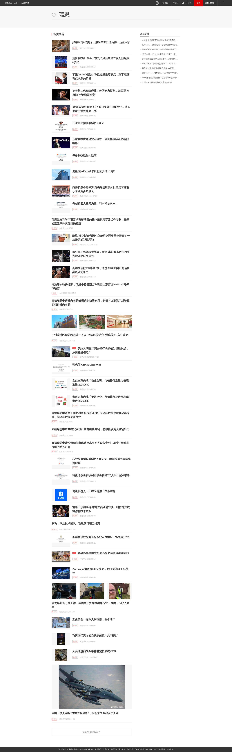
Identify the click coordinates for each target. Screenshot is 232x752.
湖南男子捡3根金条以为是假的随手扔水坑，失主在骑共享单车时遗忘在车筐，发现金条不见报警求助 (161, 50)
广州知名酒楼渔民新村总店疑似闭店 (157, 82)
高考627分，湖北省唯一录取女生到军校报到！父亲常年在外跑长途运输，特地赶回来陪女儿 (161, 45)
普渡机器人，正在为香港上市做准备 (93, 491)
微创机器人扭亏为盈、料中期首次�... (94, 203)
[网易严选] (175, 3)
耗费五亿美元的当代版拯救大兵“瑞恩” (95, 635)
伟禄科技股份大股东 (84, 155)
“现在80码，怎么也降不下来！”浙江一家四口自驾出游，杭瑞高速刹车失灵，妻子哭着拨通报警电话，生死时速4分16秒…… (161, 54)
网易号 (75, 48)
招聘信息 (114, 749)
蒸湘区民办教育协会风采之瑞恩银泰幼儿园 (103, 552)
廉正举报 (162, 749)
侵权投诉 (170, 749)
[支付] (183, 3)
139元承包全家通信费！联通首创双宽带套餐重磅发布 (161, 78)
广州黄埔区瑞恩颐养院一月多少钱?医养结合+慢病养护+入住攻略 (90, 334)
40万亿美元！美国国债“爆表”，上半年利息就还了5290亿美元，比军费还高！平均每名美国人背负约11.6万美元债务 (161, 64)
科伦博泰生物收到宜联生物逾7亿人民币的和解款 (101, 475)
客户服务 (122, 749)
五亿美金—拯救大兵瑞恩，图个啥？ (93, 619)
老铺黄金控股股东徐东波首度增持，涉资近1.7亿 (100, 536)
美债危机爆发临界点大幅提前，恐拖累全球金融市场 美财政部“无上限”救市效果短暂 (161, 59)
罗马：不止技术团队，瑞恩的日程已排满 (76, 523)
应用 (15, 3)
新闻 (54, 293)
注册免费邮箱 (209, 3)
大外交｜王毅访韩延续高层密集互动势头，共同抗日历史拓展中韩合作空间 (161, 40)
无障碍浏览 (25, 3)
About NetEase (87, 749)
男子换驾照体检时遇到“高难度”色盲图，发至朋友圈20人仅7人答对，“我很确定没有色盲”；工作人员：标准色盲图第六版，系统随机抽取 (161, 68)
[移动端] (157, 3)
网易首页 (8, 3)
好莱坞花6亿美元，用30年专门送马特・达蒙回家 (101, 42)
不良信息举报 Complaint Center (146, 749)
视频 (75, 357)
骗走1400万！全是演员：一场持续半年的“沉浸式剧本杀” (161, 73)
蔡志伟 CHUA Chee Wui (86, 364)
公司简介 (98, 749)
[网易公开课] (166, 3)
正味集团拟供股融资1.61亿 (88, 123)
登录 (198, 3)
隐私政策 (130, 749)
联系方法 (106, 749)
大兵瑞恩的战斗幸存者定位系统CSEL (94, 651)
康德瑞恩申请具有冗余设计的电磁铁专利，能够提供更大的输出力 (90, 429)
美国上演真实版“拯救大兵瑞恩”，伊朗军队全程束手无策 (85, 713)
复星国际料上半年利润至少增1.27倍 (93, 171)
